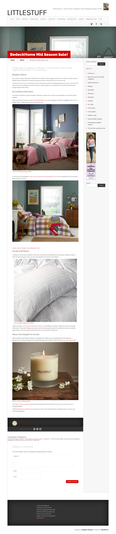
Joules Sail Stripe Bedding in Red (21, 171)
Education (25, 19)
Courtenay (29, 68)
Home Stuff (51, 19)
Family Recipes (34, 19)
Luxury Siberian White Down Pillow (24, 323)
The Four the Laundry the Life (96, 128)
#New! (22, 60)
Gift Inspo (43, 19)
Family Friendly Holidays (95, 119)
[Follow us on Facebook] (96, 24)
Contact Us (91, 73)
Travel (100, 19)
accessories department (69, 340)
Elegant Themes (87, 530)
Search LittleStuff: (91, 61)
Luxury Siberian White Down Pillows (32, 326)
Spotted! (81, 19)
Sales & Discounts (21, 70)
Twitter (40, 429)
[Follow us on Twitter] (91, 24)
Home (12, 19)
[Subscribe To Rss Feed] (101, 24)
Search (101, 64)
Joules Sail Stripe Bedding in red (38, 100)
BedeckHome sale (22, 83)
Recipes (90, 86)
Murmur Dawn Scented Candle (24, 404)
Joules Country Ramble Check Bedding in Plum (42, 176)
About (18, 19)
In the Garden (92, 111)
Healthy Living (92, 115)
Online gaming (61, 19)
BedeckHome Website (23, 409)
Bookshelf (91, 90)
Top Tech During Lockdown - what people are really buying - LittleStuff (28, 439)
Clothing (90, 101)
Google (34, 429)
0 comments (39, 70)
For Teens (91, 104)
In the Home (65, 68)
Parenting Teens (71, 19)
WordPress (105, 530)
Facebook (37, 429)
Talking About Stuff (91, 19)
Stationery (91, 97)
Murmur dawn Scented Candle (21, 401)
